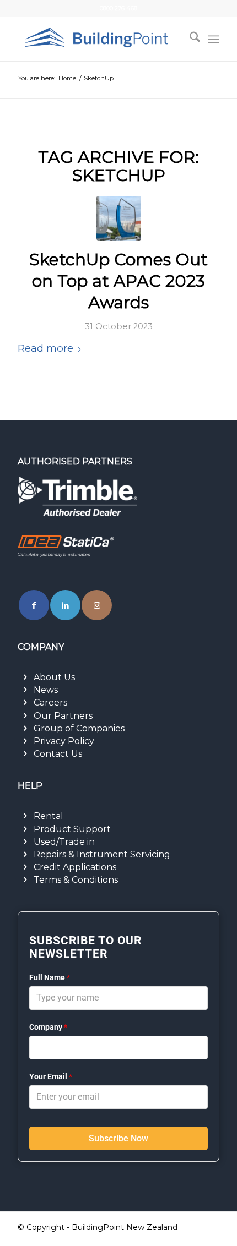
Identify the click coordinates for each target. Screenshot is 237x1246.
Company (48, 1027)
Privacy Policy (64, 741)
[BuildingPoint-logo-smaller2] (98, 39)
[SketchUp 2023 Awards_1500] (118, 218)
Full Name (49, 977)
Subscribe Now (118, 1138)
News (46, 690)
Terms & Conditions (76, 880)
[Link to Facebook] (34, 605)
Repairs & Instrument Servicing (102, 854)
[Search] (189, 39)
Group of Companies (79, 728)
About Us (54, 677)
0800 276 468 (118, 8)
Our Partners (63, 716)
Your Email (50, 1076)
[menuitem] (189, 39)
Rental (48, 816)
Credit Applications (75, 867)
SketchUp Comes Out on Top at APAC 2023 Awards (118, 281)
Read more (45, 348)
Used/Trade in (64, 842)
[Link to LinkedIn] (65, 605)
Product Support (72, 829)
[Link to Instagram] (97, 605)
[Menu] (213, 39)
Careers (50, 702)
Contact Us (58, 753)
